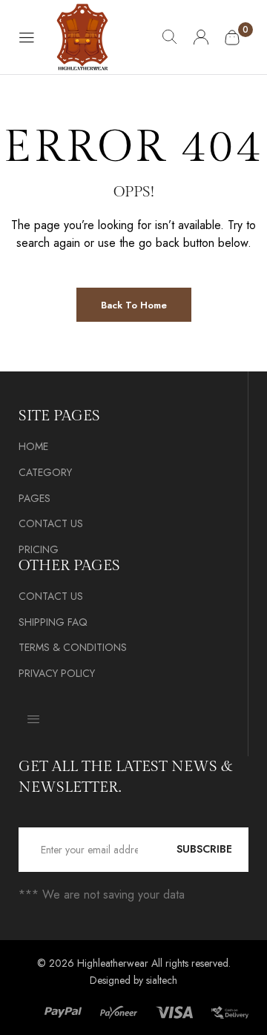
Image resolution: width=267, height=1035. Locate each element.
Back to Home (134, 305)
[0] (232, 37)
